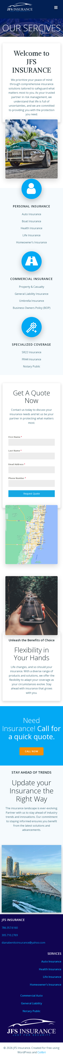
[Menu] (56, 7)
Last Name (15, 450)
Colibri (41, 1052)
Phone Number (17, 478)
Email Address (16, 464)
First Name (15, 437)
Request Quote (31, 493)
